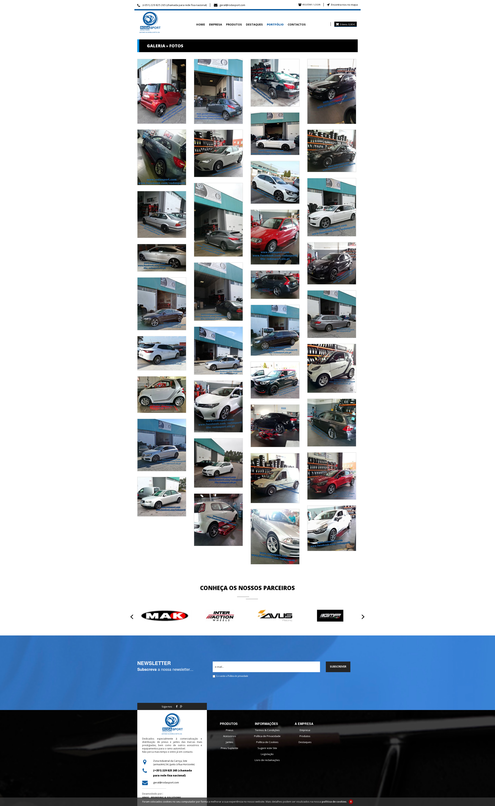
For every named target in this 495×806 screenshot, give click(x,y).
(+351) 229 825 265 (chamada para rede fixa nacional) (175, 5)
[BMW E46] (218, 291)
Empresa (305, 730)
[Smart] (161, 91)
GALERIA (156, 45)
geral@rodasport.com (232, 5)
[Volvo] (275, 284)
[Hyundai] (218, 219)
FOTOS (176, 45)
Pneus (229, 730)
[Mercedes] (331, 150)
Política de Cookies (267, 742)
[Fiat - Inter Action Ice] (218, 519)
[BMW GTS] (331, 314)
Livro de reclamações (267, 760)
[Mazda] (218, 91)
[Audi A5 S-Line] (161, 303)
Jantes (229, 742)
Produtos (305, 736)
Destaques (305, 742)
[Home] (163, 22)
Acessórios (229, 736)
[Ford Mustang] (275, 133)
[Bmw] (331, 207)
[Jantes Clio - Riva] (331, 528)
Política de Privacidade (267, 736)
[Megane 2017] (275, 182)
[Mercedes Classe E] (275, 330)
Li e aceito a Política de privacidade (232, 676)
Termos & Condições (267, 730)
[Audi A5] (161, 257)
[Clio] (331, 475)
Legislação (267, 754)
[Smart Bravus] (331, 368)
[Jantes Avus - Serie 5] (331, 91)
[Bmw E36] (161, 214)
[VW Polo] (275, 237)
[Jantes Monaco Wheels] (275, 536)
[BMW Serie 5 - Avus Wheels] (275, 82)
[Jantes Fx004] (275, 478)
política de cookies (334, 801)
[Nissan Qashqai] (331, 263)
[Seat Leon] (218, 153)
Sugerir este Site (267, 748)
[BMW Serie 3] (331, 422)
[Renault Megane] (161, 353)
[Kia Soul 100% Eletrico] (275, 380)
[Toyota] (218, 406)
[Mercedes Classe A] (161, 157)
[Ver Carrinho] (337, 24)
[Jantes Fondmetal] (161, 496)
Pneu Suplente (229, 748)
